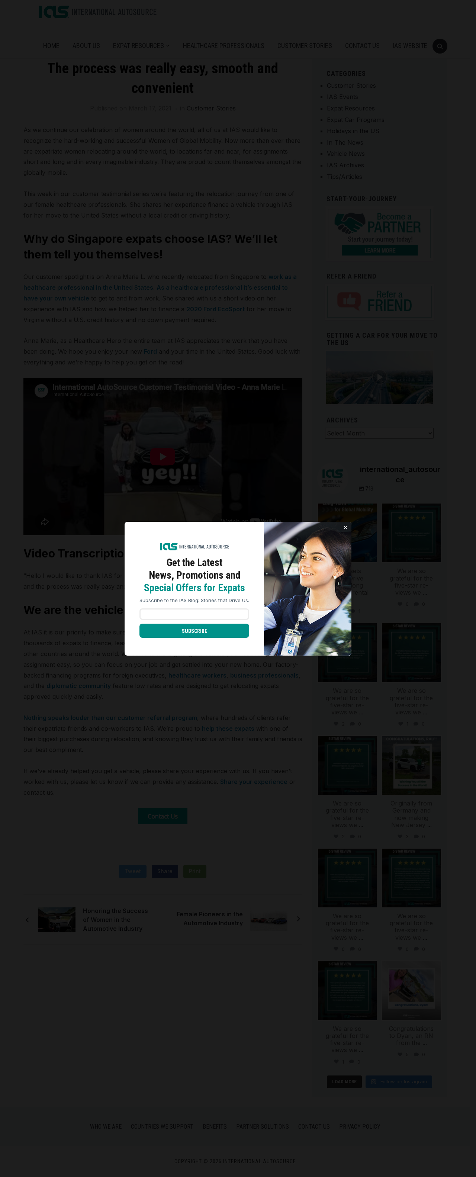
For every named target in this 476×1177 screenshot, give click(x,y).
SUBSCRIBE (194, 631)
